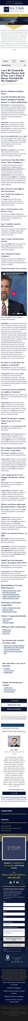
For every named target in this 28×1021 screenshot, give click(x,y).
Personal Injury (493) (6, 826)
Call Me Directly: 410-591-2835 (14, 945)
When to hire (6, 633)
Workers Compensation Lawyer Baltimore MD (12, 973)
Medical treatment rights (10, 611)
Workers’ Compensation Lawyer (11, 596)
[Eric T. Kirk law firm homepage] (14, 9)
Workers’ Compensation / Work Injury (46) (11, 828)
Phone (5, 916)
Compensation (7, 631)
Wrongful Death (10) (6, 830)
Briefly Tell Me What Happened (10, 927)
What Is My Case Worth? (9, 592)
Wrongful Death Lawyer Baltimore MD (17, 972)
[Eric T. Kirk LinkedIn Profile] (17, 882)
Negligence (7, 668)
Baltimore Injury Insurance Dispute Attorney (14, 992)
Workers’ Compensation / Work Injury (15, 715)
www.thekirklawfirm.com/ (16, 789)
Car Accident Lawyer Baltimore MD (9, 977)
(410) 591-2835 (18, 3)
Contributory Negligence (14, 988)
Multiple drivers (8, 672)
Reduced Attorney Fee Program (14, 996)
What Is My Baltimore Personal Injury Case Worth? (14, 984)
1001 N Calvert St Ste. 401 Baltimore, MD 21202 (16, 960)
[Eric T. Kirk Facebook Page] (14, 882)
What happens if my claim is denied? (14, 647)
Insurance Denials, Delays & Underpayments (14, 1001)
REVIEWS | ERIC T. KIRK (14, 705)
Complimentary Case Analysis (14, 1)
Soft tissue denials (9, 691)
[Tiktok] (13, 793)
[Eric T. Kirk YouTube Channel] (11, 882)
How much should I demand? (12, 649)
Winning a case (7, 629)
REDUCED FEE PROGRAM (14, 709)
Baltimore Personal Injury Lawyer (12, 590)
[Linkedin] (14, 793)
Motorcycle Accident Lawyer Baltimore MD (18, 976)
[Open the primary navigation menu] (7, 15)
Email (4, 911)
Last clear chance (9, 670)
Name (4, 901)
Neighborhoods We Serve (19, 980)
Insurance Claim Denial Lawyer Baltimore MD (11, 969)
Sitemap (17, 1015)
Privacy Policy (20, 1013)
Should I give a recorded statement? (14, 645)
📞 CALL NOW (14, 700)
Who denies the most (10, 689)
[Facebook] (11, 793)
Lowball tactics (8, 687)
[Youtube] (16, 793)
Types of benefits (8, 618)
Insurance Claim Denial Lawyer (11, 594)
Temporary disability (8, 622)
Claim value (6, 620)
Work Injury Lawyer (8, 609)
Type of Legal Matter (8, 922)
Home (2, 715)
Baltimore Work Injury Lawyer (11, 598)
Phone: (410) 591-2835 (12, 875)
